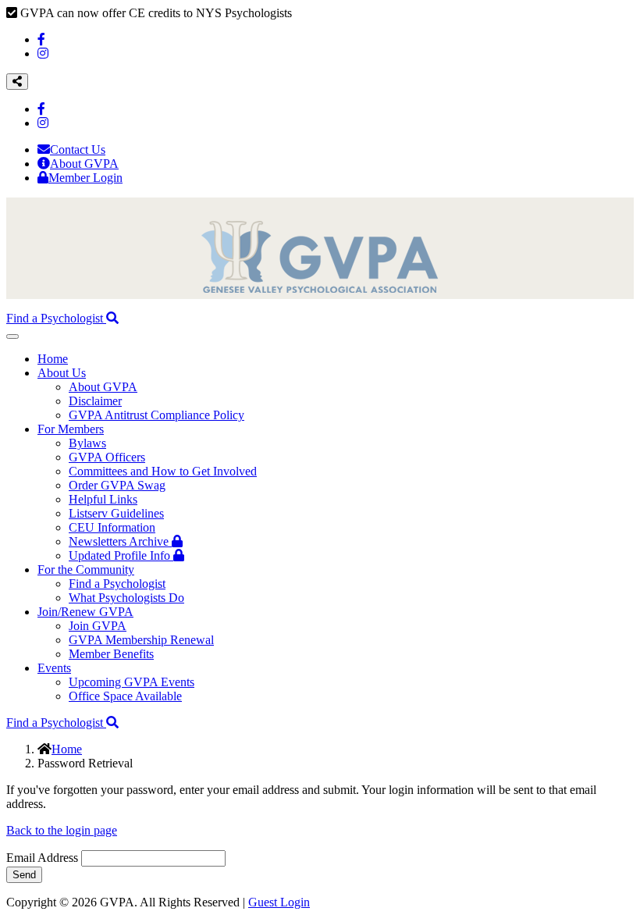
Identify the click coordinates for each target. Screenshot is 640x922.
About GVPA (84, 163)
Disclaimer (95, 401)
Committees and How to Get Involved (163, 471)
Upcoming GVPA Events (131, 682)
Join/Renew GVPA (85, 611)
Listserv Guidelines (116, 513)
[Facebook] (41, 39)
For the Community (85, 569)
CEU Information (112, 527)
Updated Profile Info (121, 555)
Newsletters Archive (120, 541)
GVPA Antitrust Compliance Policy (156, 415)
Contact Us (77, 149)
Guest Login (279, 902)
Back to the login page (61, 830)
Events (54, 668)
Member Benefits (111, 653)
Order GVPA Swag (117, 485)
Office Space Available (125, 696)
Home (52, 358)
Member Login (85, 177)
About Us (61, 372)
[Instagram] (42, 53)
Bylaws (87, 443)
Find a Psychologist (56, 318)
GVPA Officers (107, 457)
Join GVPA (97, 625)
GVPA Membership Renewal (141, 639)
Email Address (42, 857)
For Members (70, 429)
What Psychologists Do (126, 597)
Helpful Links (103, 499)
